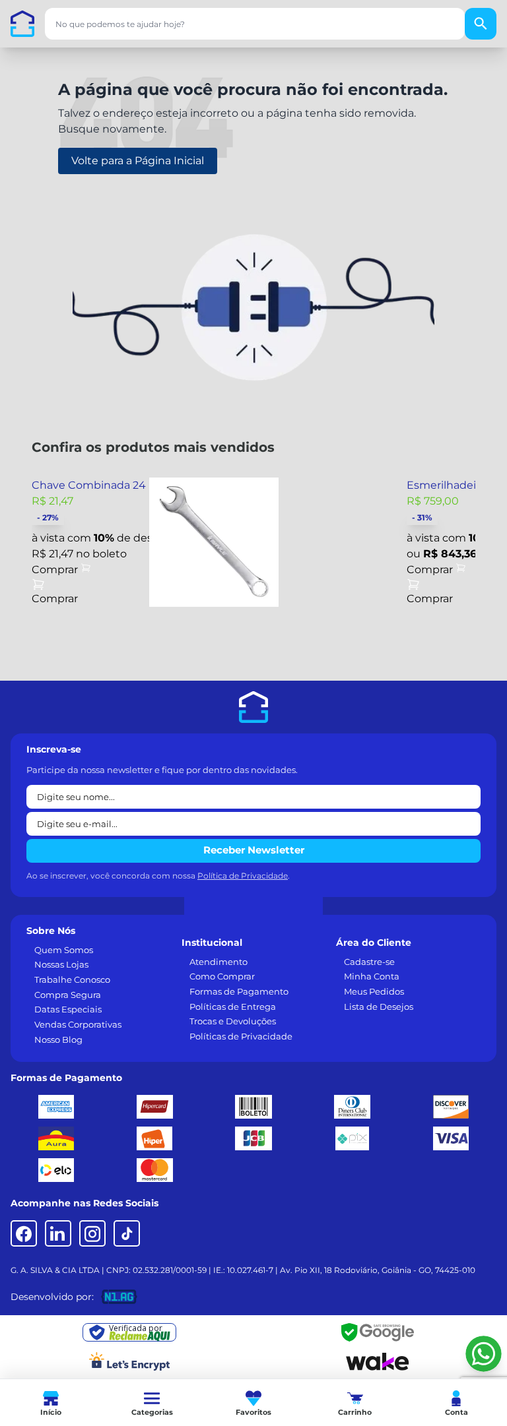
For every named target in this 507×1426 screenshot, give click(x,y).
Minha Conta (371, 976)
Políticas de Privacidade (240, 1036)
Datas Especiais (68, 1009)
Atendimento (218, 961)
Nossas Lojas (61, 964)
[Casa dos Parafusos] (22, 24)
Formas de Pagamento (238, 991)
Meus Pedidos (374, 991)
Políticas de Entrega (232, 1006)
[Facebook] (24, 1233)
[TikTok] (127, 1233)
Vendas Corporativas (77, 1024)
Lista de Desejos (378, 1006)
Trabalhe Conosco (72, 979)
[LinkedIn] (58, 1233)
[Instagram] (92, 1233)
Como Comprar (222, 976)
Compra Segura (67, 994)
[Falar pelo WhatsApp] (483, 1354)
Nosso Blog (58, 1039)
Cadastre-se (369, 961)
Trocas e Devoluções (232, 1021)
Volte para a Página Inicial (137, 160)
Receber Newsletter (253, 850)
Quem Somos (63, 950)
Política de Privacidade (242, 876)
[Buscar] (480, 24)
